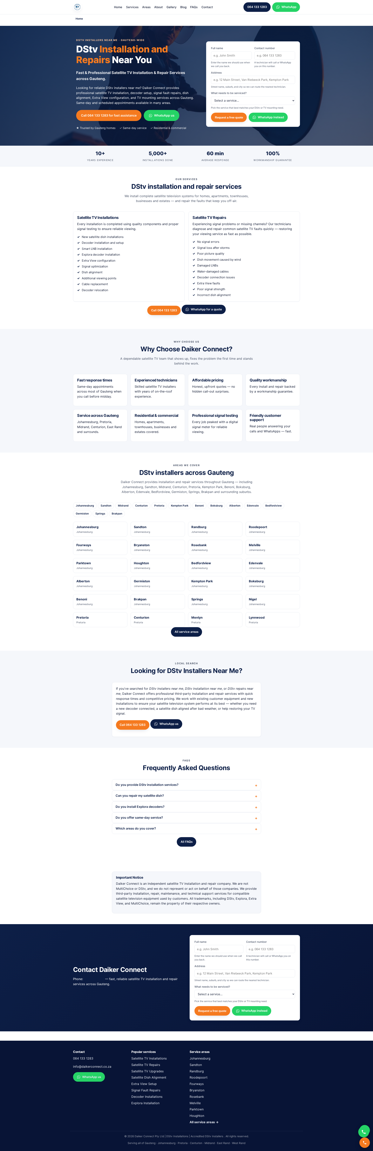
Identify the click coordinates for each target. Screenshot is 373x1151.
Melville (195, 1103)
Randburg (197, 1071)
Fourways (197, 1084)
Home (118, 7)
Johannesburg (200, 1058)
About (158, 7)
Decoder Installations (146, 1097)
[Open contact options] (363, 1132)
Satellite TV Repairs (145, 1065)
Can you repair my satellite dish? (140, 796)
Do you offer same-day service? (139, 817)
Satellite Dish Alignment (148, 1077)
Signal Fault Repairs (145, 1090)
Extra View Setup (144, 1084)
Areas (146, 7)
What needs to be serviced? (247, 100)
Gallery (171, 7)
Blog (183, 7)
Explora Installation (145, 1103)
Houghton (197, 1116)
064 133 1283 (257, 7)
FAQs (194, 7)
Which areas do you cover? (136, 828)
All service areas (186, 632)
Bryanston (197, 1090)
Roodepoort (198, 1077)
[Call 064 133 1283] (364, 1142)
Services (132, 7)
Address (248, 79)
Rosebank (197, 1097)
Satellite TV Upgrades (147, 1071)
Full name (230, 57)
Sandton (196, 1065)
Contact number (272, 57)
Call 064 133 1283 (164, 310)
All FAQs (187, 842)
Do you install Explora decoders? (140, 807)
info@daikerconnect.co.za (92, 1066)
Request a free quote (229, 117)
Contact (207, 7)
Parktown (197, 1109)
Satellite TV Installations (149, 1058)
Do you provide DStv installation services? (147, 785)
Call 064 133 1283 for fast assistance (109, 115)
